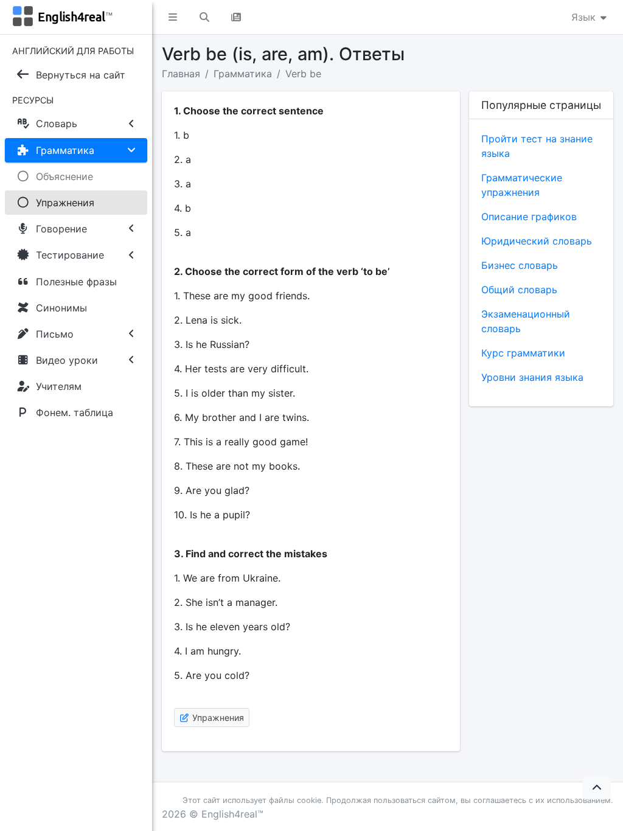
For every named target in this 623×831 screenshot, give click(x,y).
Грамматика (243, 74)
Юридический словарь (536, 241)
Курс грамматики (523, 353)
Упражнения (217, 717)
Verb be (303, 74)
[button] (173, 17)
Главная (181, 74)
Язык (585, 17)
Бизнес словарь (519, 265)
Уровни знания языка (532, 377)
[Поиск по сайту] (204, 17)
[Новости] (236, 17)
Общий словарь (519, 289)
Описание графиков (529, 216)
